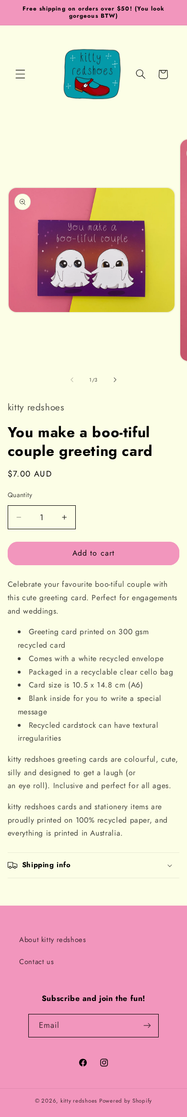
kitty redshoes (78, 1101)
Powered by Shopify (125, 1101)
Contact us (36, 961)
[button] (20, 74)
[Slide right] (115, 379)
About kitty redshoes (52, 939)
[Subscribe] (147, 1025)
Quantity (20, 495)
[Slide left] (71, 379)
